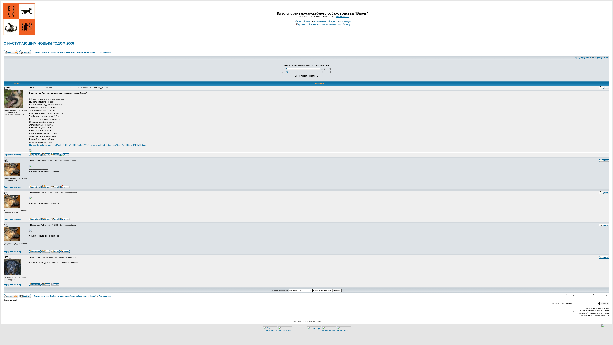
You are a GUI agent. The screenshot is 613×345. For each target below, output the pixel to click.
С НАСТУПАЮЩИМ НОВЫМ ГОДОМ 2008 (39, 43)
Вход (348, 25)
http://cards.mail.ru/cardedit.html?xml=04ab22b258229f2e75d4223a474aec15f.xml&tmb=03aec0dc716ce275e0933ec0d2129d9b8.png (88, 145)
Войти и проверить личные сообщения (325, 25)
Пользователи (320, 22)
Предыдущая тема (583, 58)
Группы (333, 22)
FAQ (299, 22)
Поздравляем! (105, 52)
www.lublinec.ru (342, 16)
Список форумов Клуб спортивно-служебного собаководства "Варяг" (65, 52)
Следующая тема (600, 58)
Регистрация (345, 22)
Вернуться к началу (12, 155)
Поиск (307, 22)
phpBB (301, 321)
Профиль (302, 25)
